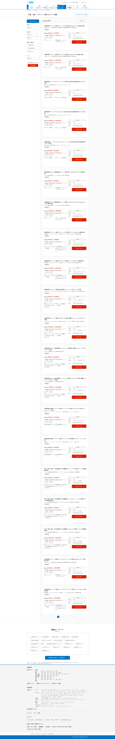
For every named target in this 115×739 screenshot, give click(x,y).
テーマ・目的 (37, 713)
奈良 (51, 675)
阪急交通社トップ (30, 10)
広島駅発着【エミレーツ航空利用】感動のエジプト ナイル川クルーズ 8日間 (62, 289)
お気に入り (84, 2)
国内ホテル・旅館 (56, 683)
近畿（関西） (37, 675)
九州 (36, 679)
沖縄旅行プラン (46, 650)
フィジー (69, 706)
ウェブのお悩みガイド (64, 2)
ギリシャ (74, 692)
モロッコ (47, 699)
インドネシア (49, 691)
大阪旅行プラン (67, 647)
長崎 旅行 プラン (35, 650)
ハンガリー (81, 695)
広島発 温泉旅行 (35, 640)
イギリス (65, 692)
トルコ (50, 698)
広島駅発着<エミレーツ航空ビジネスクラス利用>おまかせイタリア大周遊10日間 (63, 54)
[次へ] (72, 617)
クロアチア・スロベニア (73, 695)
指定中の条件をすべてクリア (33, 62)
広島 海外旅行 (75, 636)
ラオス (73, 691)
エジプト (43, 699)
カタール (75, 698)
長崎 (48, 679)
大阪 (48, 675)
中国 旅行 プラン (35, 647)
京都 (45, 675)
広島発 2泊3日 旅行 (70, 640)
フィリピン (43, 691)
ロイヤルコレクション (66, 719)
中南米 (36, 702)
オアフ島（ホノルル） (45, 703)
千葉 (56, 672)
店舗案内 (76, 2)
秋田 (51, 671)
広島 (51, 676)
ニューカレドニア (59, 706)
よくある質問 (71, 2)
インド (54, 691)
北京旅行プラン (56, 647)
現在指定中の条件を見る (81, 14)
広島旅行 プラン (35, 636)
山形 (54, 671)
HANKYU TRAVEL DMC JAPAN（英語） (62, 726)
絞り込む (33, 65)
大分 (54, 679)
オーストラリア (44, 706)
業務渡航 (41, 726)
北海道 (36, 669)
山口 (54, 676)
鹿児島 (60, 679)
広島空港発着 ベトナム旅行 (37, 643)
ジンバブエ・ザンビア (65, 699)
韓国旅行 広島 (65, 636)
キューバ (47, 702)
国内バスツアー (31, 683)
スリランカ (63, 691)
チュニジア (52, 699)
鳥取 (42, 676)
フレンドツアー (55, 719)
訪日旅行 (48, 726)
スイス (70, 692)
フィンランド (43, 695)
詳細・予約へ (79, 41)
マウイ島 (57, 703)
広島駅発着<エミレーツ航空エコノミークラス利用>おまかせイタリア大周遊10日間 (64, 26)
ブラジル (62, 702)
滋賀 (42, 675)
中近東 (36, 698)
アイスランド (49, 695)
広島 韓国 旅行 (45, 636)
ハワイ (36, 703)
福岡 (42, 679)
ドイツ (51, 692)
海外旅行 (35, 10)
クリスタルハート (40, 719)
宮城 (48, 671)
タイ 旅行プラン (46, 647)
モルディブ (78, 691)
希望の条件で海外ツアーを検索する (57, 657)
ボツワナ (72, 699)
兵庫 (54, 675)
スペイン (55, 692)
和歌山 (57, 675)
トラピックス (30, 719)
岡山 (48, 676)
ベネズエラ (72, 702)
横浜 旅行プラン (80, 643)
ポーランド (49, 696)
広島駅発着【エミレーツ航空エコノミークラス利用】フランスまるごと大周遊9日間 (64, 232)
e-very (47, 719)
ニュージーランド (51, 706)
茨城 (42, 672)
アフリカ (37, 699)
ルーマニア (54, 696)
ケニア (76, 699)
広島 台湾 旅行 (55, 636)
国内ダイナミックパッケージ (43, 683)
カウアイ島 (62, 703)
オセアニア (37, 706)
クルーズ (29, 713)
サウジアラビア (69, 698)
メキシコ (43, 702)
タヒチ (65, 706)
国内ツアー (30, 669)
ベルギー (83, 692)
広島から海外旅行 (58, 640)
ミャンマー (68, 691)
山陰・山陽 (37, 676)
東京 (54, 672)
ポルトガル (61, 692)
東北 (36, 671)
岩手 (45, 671)
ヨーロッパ (37, 692)
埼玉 (51, 672)
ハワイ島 (52, 703)
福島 (56, 671)
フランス (47, 692)
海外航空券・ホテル (32, 709)
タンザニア (81, 699)
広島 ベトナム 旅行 (46, 640)
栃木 (45, 672)
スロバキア (43, 696)
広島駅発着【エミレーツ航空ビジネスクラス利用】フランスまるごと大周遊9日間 (64, 260)
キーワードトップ (41, 10)
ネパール (58, 691)
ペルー (51, 702)
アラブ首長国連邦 (44, 698)
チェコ (66, 695)
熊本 (51, 679)
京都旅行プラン (77, 647)
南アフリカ (58, 699)
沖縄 (36, 680)
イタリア (43, 692)
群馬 (48, 672)
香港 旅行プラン (69, 643)
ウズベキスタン (84, 691)
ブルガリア (59, 696)
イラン (64, 698)
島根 (45, 676)
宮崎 (56, 679)
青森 (42, 671)
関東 (36, 672)
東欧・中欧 (56, 695)
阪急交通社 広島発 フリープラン (54, 643)
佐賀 (45, 679)
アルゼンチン (56, 702)
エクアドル (67, 702)
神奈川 (60, 672)
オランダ (78, 692)
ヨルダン (54, 698)
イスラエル (59, 698)
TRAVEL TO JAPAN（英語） (34, 729)
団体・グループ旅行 (32, 726)
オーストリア (61, 695)
